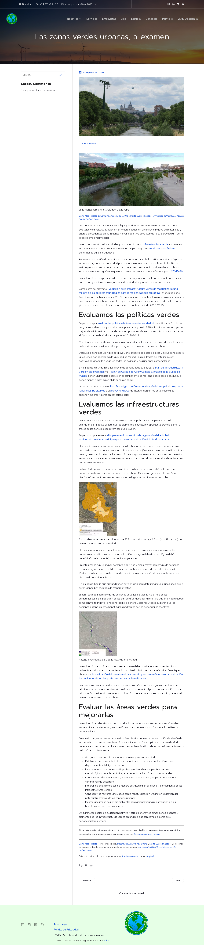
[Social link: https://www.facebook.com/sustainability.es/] (168, 4)
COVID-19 (177, 271)
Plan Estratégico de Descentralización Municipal (138, 386)
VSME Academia (188, 19)
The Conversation (130, 856)
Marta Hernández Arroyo (147, 834)
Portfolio (167, 19)
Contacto (151, 19)
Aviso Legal (60, 924)
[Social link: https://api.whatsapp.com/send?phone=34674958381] (173, 4)
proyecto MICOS (120, 390)
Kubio (106, 940)
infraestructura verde (155, 244)
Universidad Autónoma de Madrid (113, 215)
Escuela (136, 19)
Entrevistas (109, 19)
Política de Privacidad (66, 929)
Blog (123, 19)
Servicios (91, 19)
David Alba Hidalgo (88, 215)
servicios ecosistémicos (161, 248)
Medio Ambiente (88, 143)
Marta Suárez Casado (141, 215)
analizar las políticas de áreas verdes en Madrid (126, 323)
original (150, 856)
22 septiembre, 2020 (93, 72)
